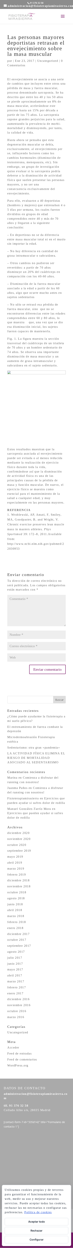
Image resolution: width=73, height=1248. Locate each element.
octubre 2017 (16, 939)
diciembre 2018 (18, 880)
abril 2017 (14, 975)
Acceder (13, 1047)
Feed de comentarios (22, 1059)
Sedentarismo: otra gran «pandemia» (33, 747)
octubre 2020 (16, 844)
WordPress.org (17, 1065)
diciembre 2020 (18, 832)
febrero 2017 (16, 987)
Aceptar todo (36, 1221)
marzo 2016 (15, 1017)
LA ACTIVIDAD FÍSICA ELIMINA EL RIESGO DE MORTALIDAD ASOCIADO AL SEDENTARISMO (36, 758)
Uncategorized (47, 60)
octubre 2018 (16, 892)
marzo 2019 (15, 868)
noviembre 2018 (19, 886)
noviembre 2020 (19, 838)
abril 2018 (14, 910)
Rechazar (36, 1230)
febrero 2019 (16, 874)
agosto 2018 (16, 898)
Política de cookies (38, 1212)
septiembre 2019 (19, 850)
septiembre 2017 (19, 945)
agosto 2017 (16, 951)
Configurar (37, 1239)
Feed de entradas (19, 1053)
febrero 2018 (16, 922)
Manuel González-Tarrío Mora (29, 808)
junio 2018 (15, 904)
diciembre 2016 (18, 999)
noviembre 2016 (19, 1005)
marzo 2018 (15, 916)
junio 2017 (15, 963)
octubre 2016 (16, 1011)
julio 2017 (14, 957)
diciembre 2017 (18, 934)
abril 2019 (14, 862)
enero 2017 (15, 993)
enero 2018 (15, 928)
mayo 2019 (15, 856)
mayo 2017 (15, 969)
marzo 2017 (15, 981)
